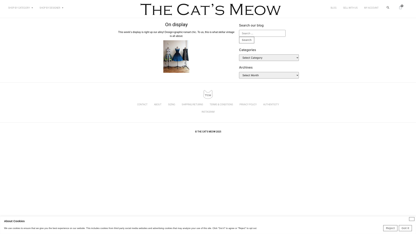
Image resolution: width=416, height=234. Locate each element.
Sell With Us (350, 7)
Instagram (208, 111)
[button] (387, 7)
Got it (405, 228)
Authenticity (271, 104)
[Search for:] (262, 33)
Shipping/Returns (192, 104)
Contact (142, 104)
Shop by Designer (49, 7)
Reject (390, 228)
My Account (371, 7)
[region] (208, 225)
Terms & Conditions (221, 104)
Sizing (171, 104)
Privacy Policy (248, 104)
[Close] (412, 219)
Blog (334, 7)
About (158, 104)
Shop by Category (19, 7)
